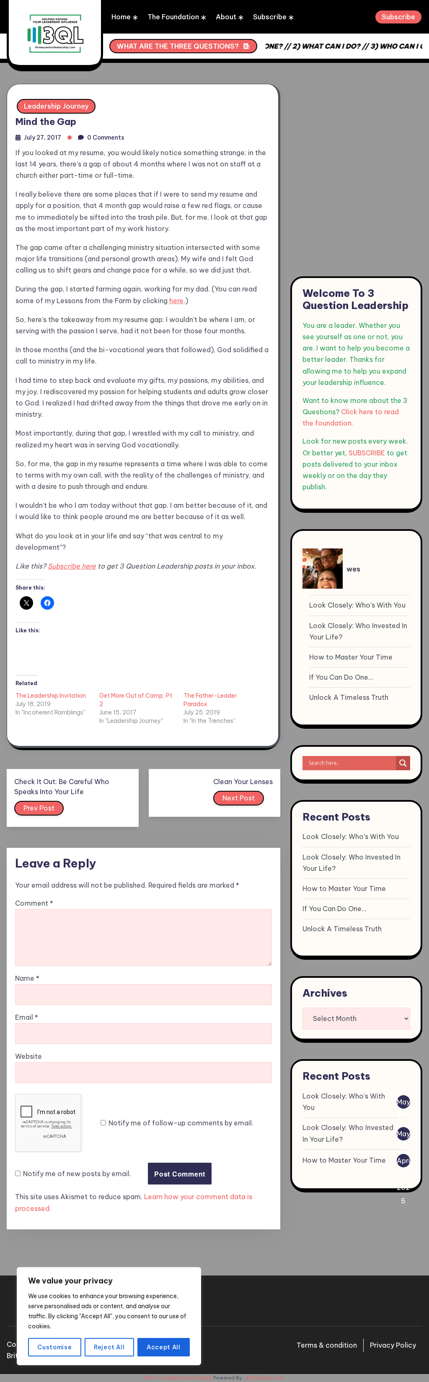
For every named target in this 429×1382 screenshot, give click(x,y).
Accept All (164, 1347)
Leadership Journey (56, 106)
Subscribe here (72, 566)
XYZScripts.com (265, 1378)
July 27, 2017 (42, 137)
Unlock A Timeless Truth (348, 697)
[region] (109, 1316)
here (176, 300)
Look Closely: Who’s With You (357, 605)
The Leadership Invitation (51, 695)
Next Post (238, 798)
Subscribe (270, 17)
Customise (54, 1347)
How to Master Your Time (351, 657)
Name (27, 978)
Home (121, 17)
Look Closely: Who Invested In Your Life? (358, 631)
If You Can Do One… (341, 677)
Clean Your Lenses (243, 781)
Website (28, 1056)
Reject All (109, 1347)
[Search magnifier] (403, 763)
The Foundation (173, 17)
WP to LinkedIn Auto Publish (178, 1378)
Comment (34, 903)
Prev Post (38, 808)
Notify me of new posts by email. (77, 1173)
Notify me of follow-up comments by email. (181, 1123)
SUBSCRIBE (367, 453)
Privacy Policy (393, 1345)
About (226, 17)
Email (26, 1017)
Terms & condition (327, 1345)
